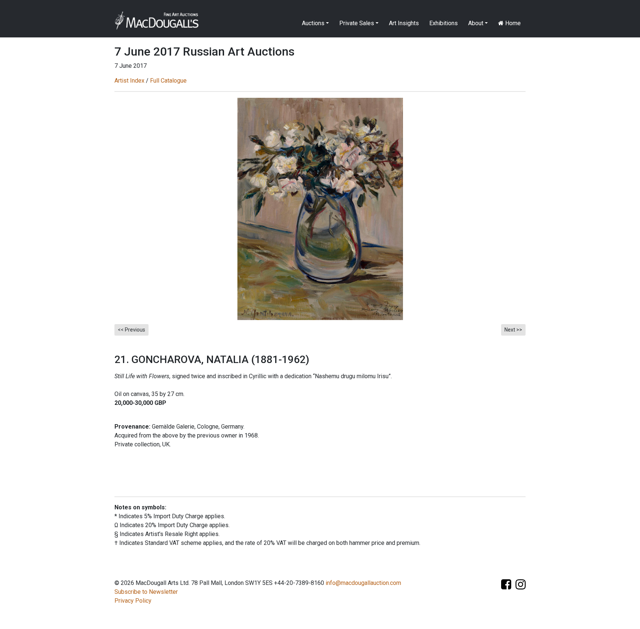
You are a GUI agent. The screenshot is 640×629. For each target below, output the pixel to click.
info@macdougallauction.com (363, 582)
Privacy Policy (132, 600)
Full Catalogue (168, 80)
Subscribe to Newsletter (146, 591)
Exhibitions (443, 23)
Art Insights (404, 23)
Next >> (513, 330)
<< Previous (131, 330)
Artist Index (129, 80)
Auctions (313, 23)
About (475, 23)
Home (512, 23)
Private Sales (356, 23)
